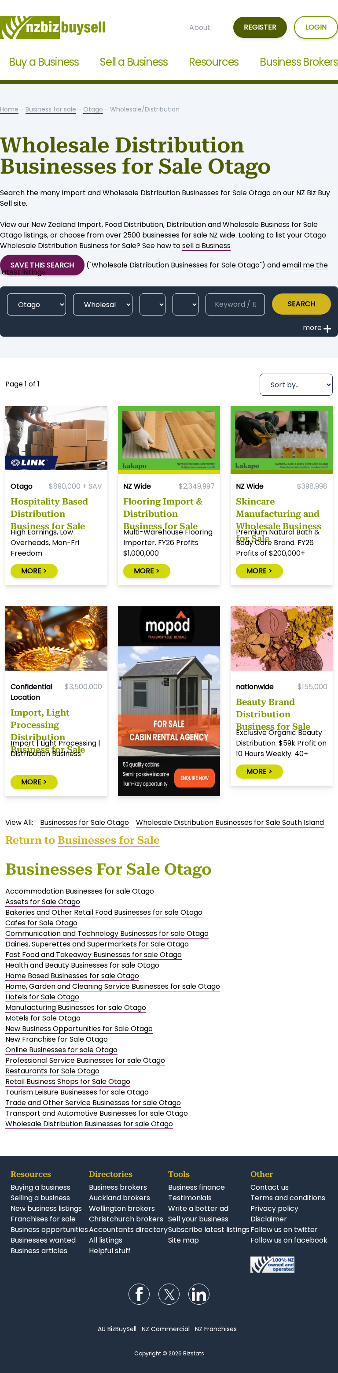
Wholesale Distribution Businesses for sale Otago (89, 1124)
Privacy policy (274, 1208)
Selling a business (40, 1198)
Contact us (269, 1187)
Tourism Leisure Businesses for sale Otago (77, 1092)
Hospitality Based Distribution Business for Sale (49, 511)
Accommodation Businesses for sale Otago (79, 891)
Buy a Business (44, 62)
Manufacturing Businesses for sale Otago (75, 1007)
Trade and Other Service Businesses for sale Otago (93, 1103)
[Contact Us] (288, 1264)
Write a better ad (198, 1208)
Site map (183, 1240)
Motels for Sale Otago (43, 1018)
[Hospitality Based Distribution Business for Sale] (56, 440)
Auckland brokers (119, 1198)
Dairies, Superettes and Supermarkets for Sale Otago (97, 944)
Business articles (39, 1251)
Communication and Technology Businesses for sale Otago (107, 933)
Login (316, 27)
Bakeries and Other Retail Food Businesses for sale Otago (103, 912)
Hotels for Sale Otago (42, 997)
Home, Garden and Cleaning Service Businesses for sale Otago (112, 986)
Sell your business (198, 1219)
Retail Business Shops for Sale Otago (67, 1081)
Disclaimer (268, 1219)
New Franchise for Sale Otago (56, 1039)
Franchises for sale (43, 1219)
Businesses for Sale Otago (84, 822)
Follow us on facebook (288, 1240)
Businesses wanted (43, 1240)
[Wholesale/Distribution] (102, 304)
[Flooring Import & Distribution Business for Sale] (169, 440)
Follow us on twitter (284, 1230)
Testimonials (190, 1198)
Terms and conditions (287, 1198)
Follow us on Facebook (139, 1294)
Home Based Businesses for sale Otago (72, 976)
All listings (105, 1240)
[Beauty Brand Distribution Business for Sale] (282, 640)
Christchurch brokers (126, 1219)
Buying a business (40, 1187)
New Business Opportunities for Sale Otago (79, 1029)
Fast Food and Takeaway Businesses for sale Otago (93, 955)
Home (9, 109)
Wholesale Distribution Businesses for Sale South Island (230, 822)
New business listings (46, 1208)
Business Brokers (299, 62)
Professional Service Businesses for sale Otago (85, 1060)
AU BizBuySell (117, 1329)
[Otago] (36, 304)
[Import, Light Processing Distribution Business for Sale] (56, 640)
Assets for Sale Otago (42, 902)
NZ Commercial (166, 1329)
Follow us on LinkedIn (198, 1294)
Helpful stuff (110, 1251)
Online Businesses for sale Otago (61, 1050)
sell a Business (206, 246)
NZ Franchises (216, 1329)
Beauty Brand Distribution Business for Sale (273, 712)
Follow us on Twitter (169, 1294)
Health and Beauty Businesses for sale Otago (82, 965)
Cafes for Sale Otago (41, 923)
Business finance (196, 1187)
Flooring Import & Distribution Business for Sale (162, 511)
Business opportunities (49, 1230)
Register (260, 27)
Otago (93, 109)
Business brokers (118, 1187)
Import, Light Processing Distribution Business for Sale (48, 722)
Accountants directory (128, 1230)
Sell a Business (134, 62)
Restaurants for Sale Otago (52, 1071)
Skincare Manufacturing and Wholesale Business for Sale (278, 511)
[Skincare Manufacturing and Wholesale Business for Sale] (282, 440)
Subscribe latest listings (209, 1230)
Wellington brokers (122, 1208)
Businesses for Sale (109, 840)
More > (34, 571)
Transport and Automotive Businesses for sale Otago (96, 1113)
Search (301, 304)
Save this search (42, 265)
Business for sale (51, 109)
